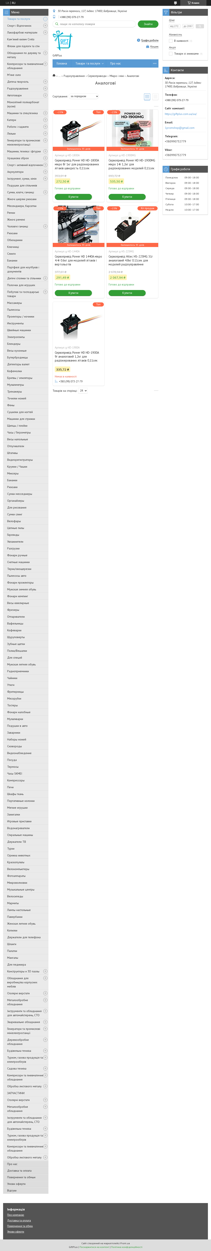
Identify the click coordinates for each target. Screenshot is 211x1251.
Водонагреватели (18, 828)
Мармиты (13, 903)
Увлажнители (15, 541)
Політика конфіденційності (126, 1247)
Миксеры (13, 473)
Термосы (13, 767)
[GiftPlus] (63, 40)
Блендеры (13, 344)
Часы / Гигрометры (19, 432)
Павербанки (14, 917)
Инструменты (15, 323)
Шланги (11, 944)
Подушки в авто (17, 726)
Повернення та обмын (21, 1177)
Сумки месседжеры (19, 494)
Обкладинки (14, 240)
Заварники (13, 732)
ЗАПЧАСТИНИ (16, 1093)
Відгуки (11, 1190)
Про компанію (15, 1215)
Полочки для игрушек (21, 285)
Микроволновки (17, 883)
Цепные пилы (15, 528)
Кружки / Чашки (17, 466)
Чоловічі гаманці (17, 226)
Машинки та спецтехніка (22, 113)
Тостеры (12, 705)
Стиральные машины (20, 835)
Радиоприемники (18, 671)
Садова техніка (16, 1068)
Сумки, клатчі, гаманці (20, 192)
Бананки (12, 260)
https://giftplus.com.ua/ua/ (181, 114)
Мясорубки (14, 698)
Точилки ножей (16, 398)
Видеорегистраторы (20, 460)
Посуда (12, 760)
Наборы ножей (16, 739)
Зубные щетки (16, 644)
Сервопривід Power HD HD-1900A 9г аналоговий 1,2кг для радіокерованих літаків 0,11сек (77, 356)
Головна (62, 63)
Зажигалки (13, 814)
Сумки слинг (14, 514)
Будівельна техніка (19, 1051)
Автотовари (14, 95)
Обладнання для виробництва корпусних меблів (22, 982)
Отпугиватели (15, 446)
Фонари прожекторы (20, 582)
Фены (10, 405)
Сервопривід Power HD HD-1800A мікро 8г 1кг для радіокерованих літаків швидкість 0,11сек (77, 164)
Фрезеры (13, 610)
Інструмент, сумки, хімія (21, 178)
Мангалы (12, 958)
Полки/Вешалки (17, 651)
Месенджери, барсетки (21, 206)
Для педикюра (16, 964)
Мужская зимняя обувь (21, 589)
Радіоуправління (17, 88)
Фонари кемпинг (17, 596)
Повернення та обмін (20, 1226)
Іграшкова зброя (18, 158)
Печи (10, 787)
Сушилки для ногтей (20, 412)
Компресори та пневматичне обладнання (25, 66)
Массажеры (14, 303)
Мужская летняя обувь (21, 664)
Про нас (12, 1164)
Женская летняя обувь (21, 923)
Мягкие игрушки (17, 807)
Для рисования (16, 507)
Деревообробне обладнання (18, 1042)
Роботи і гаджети (18, 127)
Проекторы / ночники (20, 316)
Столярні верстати (18, 993)
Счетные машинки (18, 562)
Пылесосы (13, 310)
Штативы (12, 453)
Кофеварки (14, 630)
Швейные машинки (19, 330)
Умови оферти (16, 1184)
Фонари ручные (17, 555)
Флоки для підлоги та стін (23, 46)
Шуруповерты (16, 637)
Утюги (10, 685)
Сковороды (14, 746)
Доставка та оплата (19, 1170)
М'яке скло (14, 75)
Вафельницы (15, 623)
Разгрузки (13, 548)
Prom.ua (125, 1243)
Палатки (12, 951)
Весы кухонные (17, 350)
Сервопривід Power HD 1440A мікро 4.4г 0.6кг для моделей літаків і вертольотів (78, 260)
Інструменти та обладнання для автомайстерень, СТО (24, 1013)
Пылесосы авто (16, 576)
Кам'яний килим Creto (20, 39)
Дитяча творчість (17, 82)
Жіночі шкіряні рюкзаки (21, 199)
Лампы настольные (19, 910)
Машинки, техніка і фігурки (24, 151)
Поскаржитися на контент (94, 1247)
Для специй (14, 657)
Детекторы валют (18, 364)
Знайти (148, 24)
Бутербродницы (17, 357)
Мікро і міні (117, 76)
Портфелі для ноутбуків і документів (23, 269)
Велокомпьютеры (18, 869)
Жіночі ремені (16, 219)
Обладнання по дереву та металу (24, 55)
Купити (73, 197)
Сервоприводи (97, 76)
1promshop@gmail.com (180, 128)
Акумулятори (15, 172)
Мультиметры (15, 385)
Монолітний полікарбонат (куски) (23, 104)
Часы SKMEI (14, 773)
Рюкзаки (12, 233)
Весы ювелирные (18, 603)
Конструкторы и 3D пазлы (23, 971)
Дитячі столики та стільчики (24, 278)
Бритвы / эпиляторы (19, 378)
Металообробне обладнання (17, 1002)
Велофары (14, 521)
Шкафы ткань (15, 794)
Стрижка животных (18, 855)
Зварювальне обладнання (23, 1022)
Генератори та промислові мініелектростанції (23, 142)
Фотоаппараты (16, 876)
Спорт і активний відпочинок (25, 165)
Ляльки (11, 133)
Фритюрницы (15, 692)
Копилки (12, 930)
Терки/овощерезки (19, 569)
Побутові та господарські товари (23, 294)
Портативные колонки (21, 801)
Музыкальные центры (20, 889)
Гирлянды (13, 535)
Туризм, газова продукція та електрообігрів (25, 1060)
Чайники (12, 678)
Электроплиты (16, 337)
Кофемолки (14, 371)
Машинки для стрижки (21, 419)
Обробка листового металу (24, 1086)
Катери (11, 120)
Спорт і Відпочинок (19, 25)
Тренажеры (14, 391)
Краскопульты (15, 862)
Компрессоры (16, 780)
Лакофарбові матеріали (22, 32)
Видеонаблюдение (19, 753)
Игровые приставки (19, 821)
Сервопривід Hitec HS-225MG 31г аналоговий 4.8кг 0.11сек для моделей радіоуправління (131, 260)
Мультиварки (15, 719)
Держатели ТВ (16, 842)
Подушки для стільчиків (22, 185)
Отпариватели (16, 616)
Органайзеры (15, 501)
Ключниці (13, 247)
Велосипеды (15, 896)
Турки (10, 848)
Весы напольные (17, 439)
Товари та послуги (18, 19)
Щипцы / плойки (17, 425)
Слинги (11, 253)
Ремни (11, 213)
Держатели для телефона (24, 937)
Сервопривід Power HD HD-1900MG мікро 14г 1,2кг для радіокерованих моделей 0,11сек (132, 164)
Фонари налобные (18, 712)
